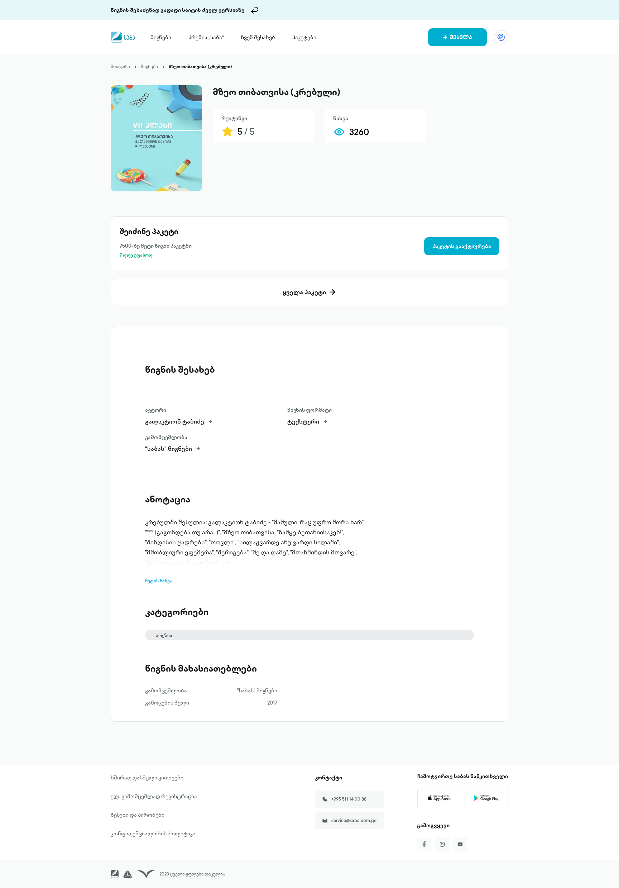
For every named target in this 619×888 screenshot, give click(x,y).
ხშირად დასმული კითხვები (147, 777)
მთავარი (120, 66)
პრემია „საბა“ (206, 37)
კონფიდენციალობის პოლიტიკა (153, 833)
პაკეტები (304, 37)
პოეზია (164, 635)
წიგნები (160, 37)
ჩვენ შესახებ (258, 37)
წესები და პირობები (137, 814)
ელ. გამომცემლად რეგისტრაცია (154, 796)
